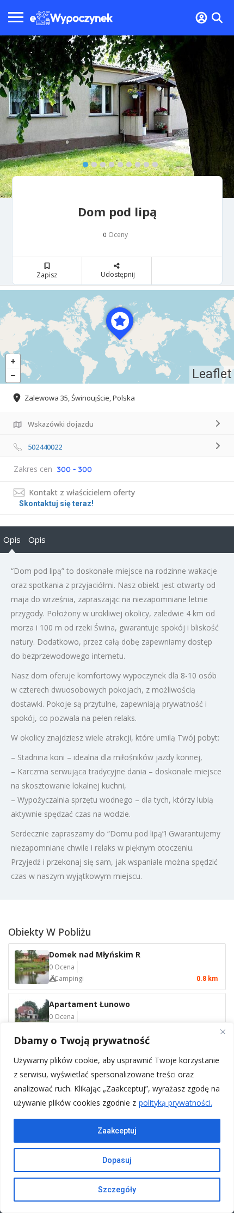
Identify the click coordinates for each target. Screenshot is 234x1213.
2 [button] (91, 162)
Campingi (69, 978)
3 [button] (100, 162)
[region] (117, 1117)
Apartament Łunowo (89, 1004)
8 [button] (143, 162)
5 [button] (117, 162)
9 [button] (152, 162)
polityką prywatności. (175, 1102)
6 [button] (126, 162)
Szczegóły (117, 1189)
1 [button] (82, 162)
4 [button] (109, 162)
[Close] (222, 1031)
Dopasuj (117, 1160)
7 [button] (135, 162)
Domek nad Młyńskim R (94, 954)
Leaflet (211, 374)
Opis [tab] (12, 539)
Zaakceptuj (117, 1130)
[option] (117, 116)
